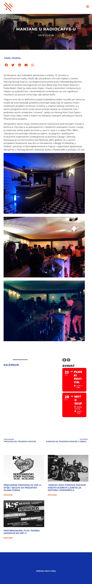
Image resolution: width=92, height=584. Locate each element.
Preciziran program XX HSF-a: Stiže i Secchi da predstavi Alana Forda (22, 488)
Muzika (16, 58)
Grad (7, 58)
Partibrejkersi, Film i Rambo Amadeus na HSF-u (22, 532)
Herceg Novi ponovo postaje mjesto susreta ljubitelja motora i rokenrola (67, 488)
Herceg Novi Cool (46, 571)
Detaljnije (8, 495)
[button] (88, 6)
